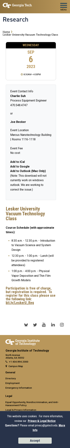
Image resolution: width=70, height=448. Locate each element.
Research (15, 19)
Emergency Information (18, 387)
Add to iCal (17, 162)
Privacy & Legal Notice (42, 421)
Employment (12, 383)
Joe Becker (18, 122)
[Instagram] (61, 324)
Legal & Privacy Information (20, 409)
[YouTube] (43, 324)
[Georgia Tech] (22, 341)
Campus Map (15, 366)
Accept (35, 440)
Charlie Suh (18, 96)
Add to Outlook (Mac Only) (28, 171)
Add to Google (20, 166)
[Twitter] (35, 324)
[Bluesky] (26, 324)
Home (6, 31)
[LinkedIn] (52, 324)
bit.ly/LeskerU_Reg (20, 302)
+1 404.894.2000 (18, 361)
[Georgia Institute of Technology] (17, 5)
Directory (10, 378)
